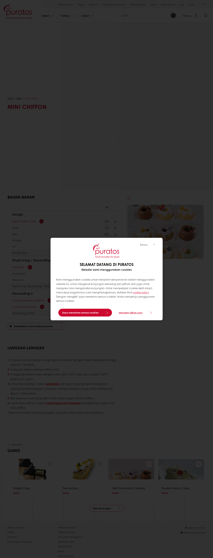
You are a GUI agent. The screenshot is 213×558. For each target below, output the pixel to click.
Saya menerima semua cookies (80, 312)
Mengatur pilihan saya (130, 312)
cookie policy (141, 292)
